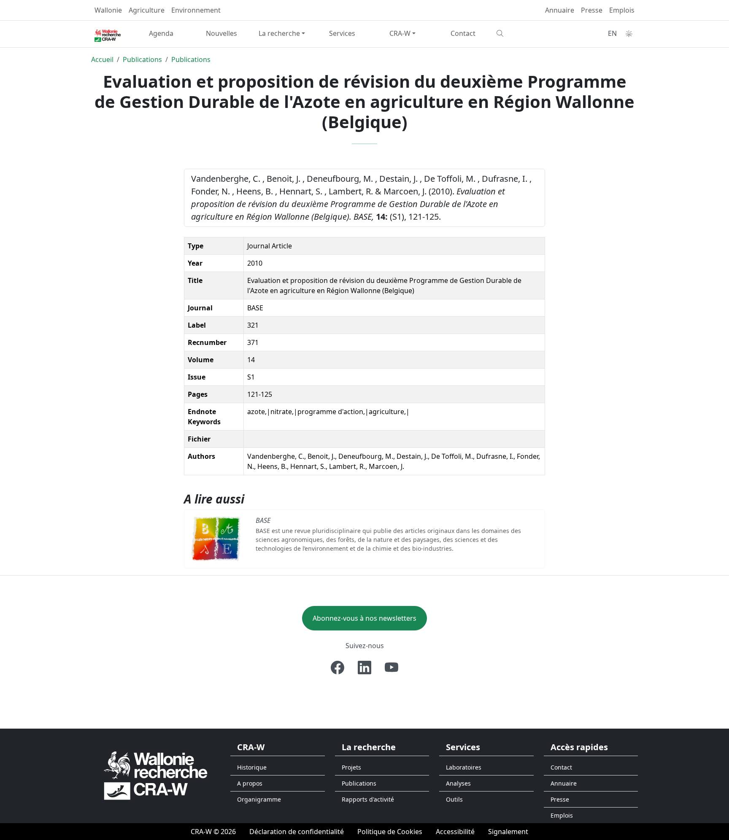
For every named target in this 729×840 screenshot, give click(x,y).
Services (342, 33)
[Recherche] (523, 33)
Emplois (621, 10)
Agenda (161, 33)
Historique (252, 767)
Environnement (196, 10)
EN (612, 33)
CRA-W (399, 33)
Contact (463, 33)
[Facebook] (337, 667)
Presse (591, 10)
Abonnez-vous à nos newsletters (364, 618)
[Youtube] (391, 667)
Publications (142, 59)
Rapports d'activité (368, 799)
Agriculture (147, 10)
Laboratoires (463, 767)
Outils (454, 799)
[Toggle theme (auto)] (629, 34)
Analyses (458, 783)
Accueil (102, 59)
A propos (249, 783)
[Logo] (155, 775)
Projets (351, 767)
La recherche (279, 33)
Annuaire (559, 10)
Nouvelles (221, 33)
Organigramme (259, 799)
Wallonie (108, 10)
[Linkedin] (364, 667)
